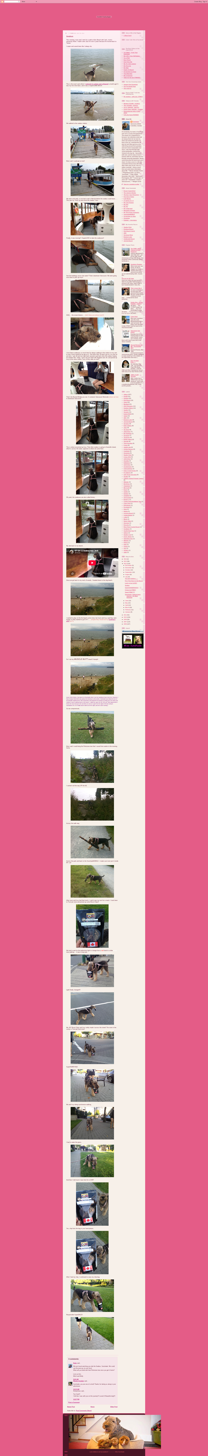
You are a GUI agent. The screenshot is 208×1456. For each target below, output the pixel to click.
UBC (125, 233)
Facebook (127, 507)
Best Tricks (127, 60)
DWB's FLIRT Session (135, 375)
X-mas (126, 445)
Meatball (126, 404)
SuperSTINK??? (130, 592)
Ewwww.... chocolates (130, 220)
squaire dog (127, 447)
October (128, 570)
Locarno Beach (128, 513)
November (128, 567)
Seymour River (128, 235)
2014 (125, 559)
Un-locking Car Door (130, 71)
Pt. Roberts (127, 472)
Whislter (126, 540)
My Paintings (128, 433)
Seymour (126, 435)
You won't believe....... (131, 578)
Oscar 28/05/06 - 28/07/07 (131, 107)
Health (126, 396)
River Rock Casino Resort (132, 527)
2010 (125, 617)
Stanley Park (128, 227)
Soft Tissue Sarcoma (130, 474)
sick (125, 548)
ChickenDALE (128, 468)
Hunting (126, 398)
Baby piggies (128, 425)
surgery (126, 550)
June (127, 600)
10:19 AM (76, 1389)
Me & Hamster (128, 75)
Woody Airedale (78, 1381)
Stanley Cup (127, 534)
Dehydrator (127, 505)
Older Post (113, 1407)
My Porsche (127, 66)
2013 (125, 561)
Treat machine (128, 443)
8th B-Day (127, 484)
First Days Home (129, 196)
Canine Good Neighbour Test (132, 501)
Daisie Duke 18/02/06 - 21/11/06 (133, 109)
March (127, 607)
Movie (125, 519)
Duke (75, 1363)
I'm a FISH (127, 58)
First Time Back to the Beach (134, 581)
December (128, 565)
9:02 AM (76, 1379)
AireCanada (127, 497)
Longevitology (128, 515)
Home (92, 1407)
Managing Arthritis (129, 210)
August (127, 574)
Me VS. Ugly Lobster (130, 64)
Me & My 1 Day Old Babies (132, 56)
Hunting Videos (128, 408)
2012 (125, 563)
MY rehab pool (128, 208)
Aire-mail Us (127, 88)
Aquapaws (127, 486)
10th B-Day (127, 431)
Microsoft (126, 488)
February (128, 609)
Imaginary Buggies (136, 264)
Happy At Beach (129, 70)
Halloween (127, 463)
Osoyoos (126, 523)
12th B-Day (127, 459)
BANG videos (128, 439)
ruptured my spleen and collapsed (96, 84)
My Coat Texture (129, 202)
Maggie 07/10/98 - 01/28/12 (132, 103)
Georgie (126, 441)
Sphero (126, 533)
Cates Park (134, 316)
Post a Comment (74, 1402)
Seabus (69, 36)
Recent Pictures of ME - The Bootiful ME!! (136, 346)
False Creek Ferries (130, 470)
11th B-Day (127, 464)
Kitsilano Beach (128, 229)
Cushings (126, 451)
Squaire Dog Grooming (131, 84)
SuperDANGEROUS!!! (131, 587)
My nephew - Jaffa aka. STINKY (133, 96)
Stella (125, 416)
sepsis (126, 546)
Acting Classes (128, 449)
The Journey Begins (130, 193)
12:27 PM (76, 1399)
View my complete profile (131, 184)
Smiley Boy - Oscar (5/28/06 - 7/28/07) (137, 303)
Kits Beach (127, 400)
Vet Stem (126, 429)
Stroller (126, 476)
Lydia (125, 517)
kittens (126, 542)
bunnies (126, 493)
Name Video (127, 521)
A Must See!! (128, 35)
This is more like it (136, 288)
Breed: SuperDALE (129, 191)
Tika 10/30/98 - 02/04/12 (131, 105)
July (126, 576)
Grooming (127, 218)
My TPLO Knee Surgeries (131, 212)
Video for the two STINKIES (132, 77)
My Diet (126, 204)
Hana (125, 509)
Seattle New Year (129, 531)
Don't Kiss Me (128, 62)
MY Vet (126, 206)
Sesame (126, 412)
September (128, 572)
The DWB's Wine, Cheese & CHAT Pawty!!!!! (136, 250)
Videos (126, 394)
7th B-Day (127, 437)
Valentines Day (128, 538)
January (128, 612)
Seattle (126, 410)
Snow (125, 402)
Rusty (125, 489)
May (126, 603)
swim (125, 552)
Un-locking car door (130, 216)
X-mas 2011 (127, 457)
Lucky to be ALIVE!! (131, 583)
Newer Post (71, 1407)
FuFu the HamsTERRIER (131, 115)
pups (125, 544)
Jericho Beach (128, 241)
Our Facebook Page (130, 86)
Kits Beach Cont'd (129, 231)
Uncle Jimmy (128, 536)
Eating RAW (127, 414)
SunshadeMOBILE (129, 214)
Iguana (126, 511)
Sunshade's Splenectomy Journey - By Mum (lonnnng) (133, 596)
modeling (126, 495)
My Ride (126, 68)
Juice (125, 427)
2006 (125, 624)
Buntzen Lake (128, 237)
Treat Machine (128, 73)
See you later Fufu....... (135, 361)
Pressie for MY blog (128, 278)
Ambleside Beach (129, 239)
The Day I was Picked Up (131, 195)
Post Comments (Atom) (84, 1410)
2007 (125, 621)
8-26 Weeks (127, 198)
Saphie (126, 491)
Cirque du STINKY (130, 590)
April (126, 605)
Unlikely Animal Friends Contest (133, 478)
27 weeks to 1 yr (129, 200)
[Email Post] (66, 1353)
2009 (125, 619)
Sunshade (136, 121)
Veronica (126, 423)
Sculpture (127, 529)
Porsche (126, 525)
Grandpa (126, 461)
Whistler (126, 482)
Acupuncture (128, 466)
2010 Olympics (128, 406)
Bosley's (126, 499)
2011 (125, 615)
